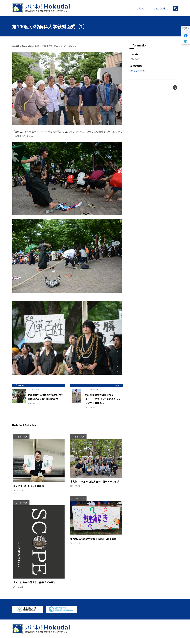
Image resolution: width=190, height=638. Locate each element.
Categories (161, 8)
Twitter (175, 87)
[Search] (175, 8)
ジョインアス (137, 71)
